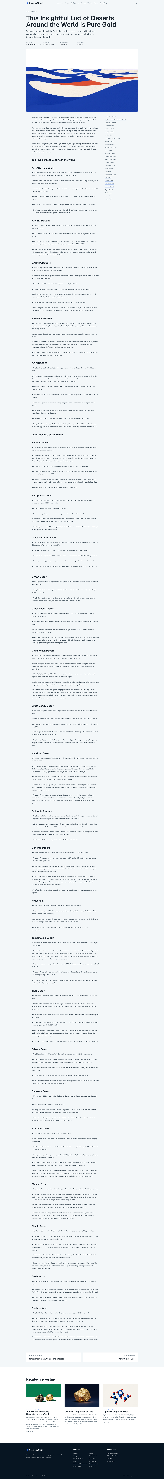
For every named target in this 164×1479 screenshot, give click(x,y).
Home (27, 11)
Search (136, 1476)
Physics (67, 3)
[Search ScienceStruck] (136, 3)
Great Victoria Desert (110, 147)
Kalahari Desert (109, 141)
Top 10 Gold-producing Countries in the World (37, 1413)
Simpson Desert (109, 184)
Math (74, 1461)
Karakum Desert (109, 162)
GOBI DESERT (108, 135)
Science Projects (93, 1464)
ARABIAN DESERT (109, 132)
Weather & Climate (93, 3)
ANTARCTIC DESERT (110, 123)
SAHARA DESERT (109, 129)
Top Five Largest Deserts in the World (115, 120)
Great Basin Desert (110, 153)
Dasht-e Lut (108, 196)
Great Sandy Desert (110, 159)
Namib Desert (108, 193)
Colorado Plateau (110, 165)
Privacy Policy (111, 1461)
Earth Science (82, 3)
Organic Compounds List (115, 1411)
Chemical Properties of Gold (79, 1411)
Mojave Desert (109, 190)
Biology (73, 3)
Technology (103, 3)
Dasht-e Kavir (108, 199)
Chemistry (60, 3)
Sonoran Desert (109, 169)
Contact (109, 1458)
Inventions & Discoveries (80, 1464)
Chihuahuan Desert (110, 156)
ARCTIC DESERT (109, 126)
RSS (124, 1476)
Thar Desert (108, 178)
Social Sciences (77, 1466)
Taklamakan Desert (110, 175)
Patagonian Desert (110, 144)
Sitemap (129, 1476)
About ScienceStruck (113, 1453)
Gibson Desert (109, 181)
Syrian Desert (108, 150)
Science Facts (93, 1466)
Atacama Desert (109, 187)
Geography (92, 1458)
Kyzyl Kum (108, 172)
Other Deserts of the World (112, 138)
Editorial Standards (112, 1456)
